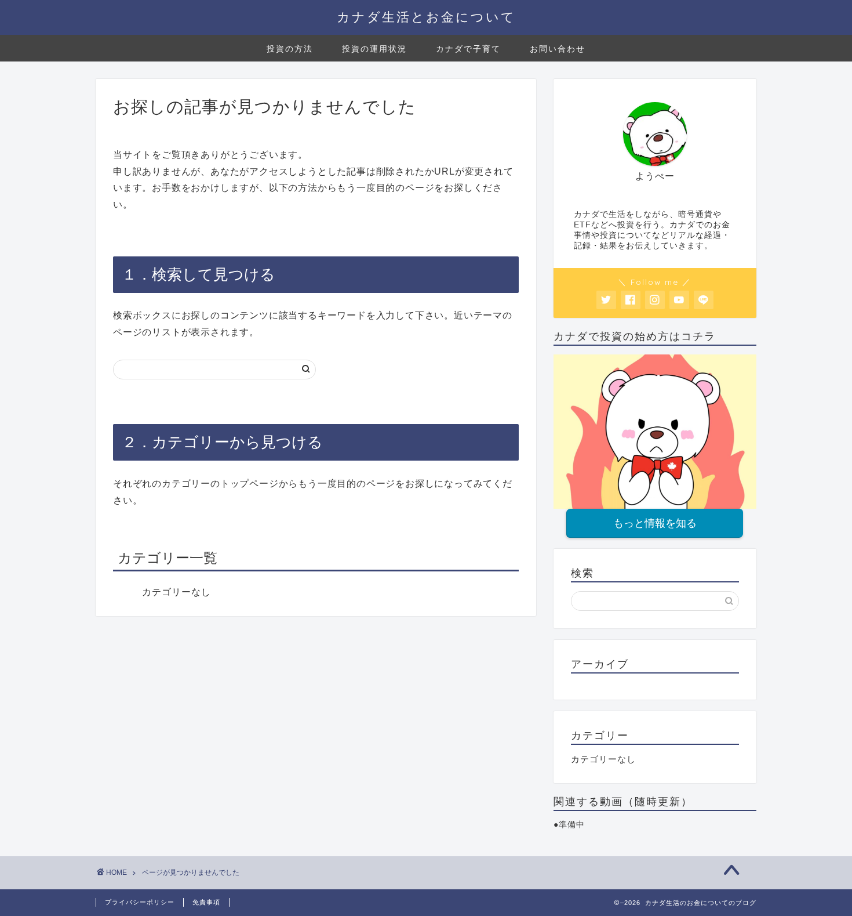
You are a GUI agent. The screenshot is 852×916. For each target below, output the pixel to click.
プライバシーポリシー (139, 902)
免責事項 (206, 902)
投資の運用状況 (374, 49)
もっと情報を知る (655, 523)
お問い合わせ (557, 49)
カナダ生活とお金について (426, 16)
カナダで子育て (468, 49)
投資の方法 (290, 49)
